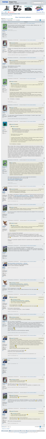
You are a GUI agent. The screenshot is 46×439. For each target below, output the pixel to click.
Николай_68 (4, 30)
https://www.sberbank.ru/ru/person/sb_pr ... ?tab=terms (24, 195)
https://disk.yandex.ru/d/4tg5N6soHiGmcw (15, 179)
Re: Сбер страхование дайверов (31, 57)
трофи (7, 18)
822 (6, 214)
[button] (44, 20)
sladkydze (4, 63)
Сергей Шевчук (3, 192)
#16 (8, 335)
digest (12, 162)
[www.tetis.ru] (5, 1)
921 (6, 66)
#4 (8, 78)
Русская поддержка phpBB (23, 432)
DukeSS (9, 18)
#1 (8, 23)
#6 (8, 121)
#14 (8, 294)
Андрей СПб (4, 111)
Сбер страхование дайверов (23, 17)
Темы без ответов (4, 15)
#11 (8, 245)
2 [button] (41, 20)
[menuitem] (6, 12)
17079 (3, 50)
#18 (8, 376)
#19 (8, 392)
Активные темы (9, 15)
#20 (8, 408)
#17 (8, 358)
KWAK (12, 18)
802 (6, 195)
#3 (8, 57)
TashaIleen (4, 211)
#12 (8, 261)
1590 (3, 130)
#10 (8, 220)
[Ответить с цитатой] (42, 23)
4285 (3, 170)
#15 (8, 314)
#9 (8, 204)
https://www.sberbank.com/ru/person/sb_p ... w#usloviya (17, 263)
